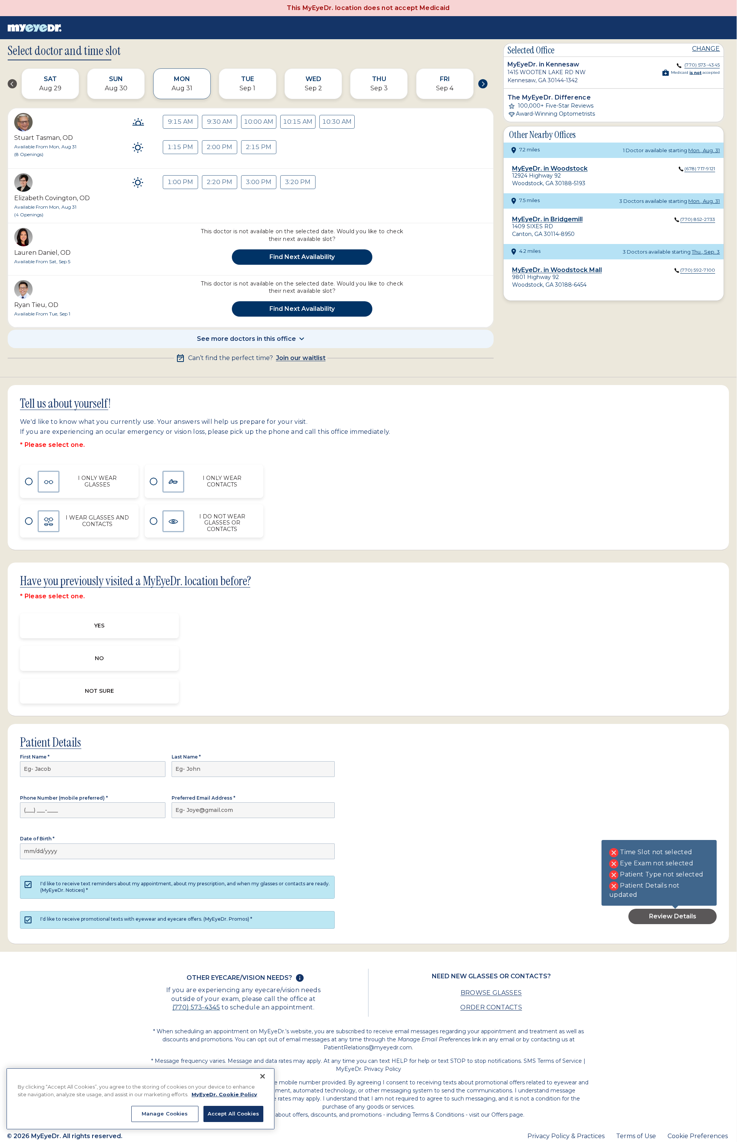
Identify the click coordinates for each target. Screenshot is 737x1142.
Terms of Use (636, 1136)
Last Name (186, 756)
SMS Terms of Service (553, 1060)
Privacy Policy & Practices (566, 1136)
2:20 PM (219, 182)
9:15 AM (180, 121)
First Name (35, 756)
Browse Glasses (491, 992)
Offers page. (507, 1114)
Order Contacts (491, 1007)
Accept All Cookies (233, 1113)
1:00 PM (180, 182)
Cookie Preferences (698, 1136)
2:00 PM (219, 147)
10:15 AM (297, 121)
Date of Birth (37, 838)
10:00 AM (258, 121)
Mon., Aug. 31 (704, 150)
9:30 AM (219, 121)
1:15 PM (180, 147)
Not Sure (99, 690)
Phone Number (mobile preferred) (64, 797)
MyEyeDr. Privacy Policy (368, 1069)
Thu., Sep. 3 (706, 252)
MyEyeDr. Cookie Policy (224, 1094)
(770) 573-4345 (196, 1007)
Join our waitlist (301, 358)
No (99, 658)
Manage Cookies (165, 1113)
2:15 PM (258, 147)
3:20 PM (298, 182)
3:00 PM (258, 182)
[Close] (262, 1076)
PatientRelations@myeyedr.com (368, 1047)
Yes (99, 625)
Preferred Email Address (203, 797)
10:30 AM (337, 121)
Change (706, 48)
